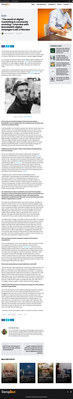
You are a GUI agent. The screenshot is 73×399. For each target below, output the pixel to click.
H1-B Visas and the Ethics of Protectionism (27, 376)
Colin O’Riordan (35, 72)
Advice (59, 4)
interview (20, 314)
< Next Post (5, 344)
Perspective (51, 4)
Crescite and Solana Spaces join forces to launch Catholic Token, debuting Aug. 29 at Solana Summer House (62, 71)
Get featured (15, 1)
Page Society (26, 247)
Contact (66, 4)
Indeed (26, 61)
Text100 (25, 171)
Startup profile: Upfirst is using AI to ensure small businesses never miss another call (63, 50)
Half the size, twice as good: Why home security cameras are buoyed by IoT (11, 347)
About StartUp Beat (5, 1)
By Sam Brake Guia (9, 33)
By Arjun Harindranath (26, 379)
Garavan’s (18, 162)
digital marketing (11, 314)
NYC (25, 314)
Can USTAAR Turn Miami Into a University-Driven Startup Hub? (62, 79)
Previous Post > (39, 344)
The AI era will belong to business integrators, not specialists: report (63, 64)
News (33, 4)
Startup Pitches (41, 4)
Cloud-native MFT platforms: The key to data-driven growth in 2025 (8, 375)
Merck (38, 156)
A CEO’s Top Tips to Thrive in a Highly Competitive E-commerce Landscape (45, 375)
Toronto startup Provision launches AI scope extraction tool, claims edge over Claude (63, 58)
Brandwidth (30, 73)
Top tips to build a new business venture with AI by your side (63, 376)
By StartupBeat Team (7, 379)
